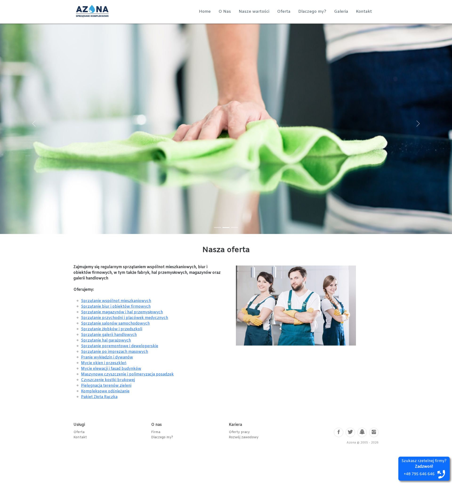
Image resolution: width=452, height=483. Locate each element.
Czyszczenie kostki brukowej (108, 380)
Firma (155, 432)
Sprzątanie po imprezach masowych (114, 351)
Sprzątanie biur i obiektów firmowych (116, 306)
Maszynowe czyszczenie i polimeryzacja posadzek (127, 374)
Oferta (284, 11)
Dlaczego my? (312, 11)
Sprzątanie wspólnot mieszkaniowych (116, 300)
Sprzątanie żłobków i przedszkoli (111, 329)
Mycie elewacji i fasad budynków (111, 368)
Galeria (341, 11)
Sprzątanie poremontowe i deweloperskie (119, 346)
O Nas (224, 11)
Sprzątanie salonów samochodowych (115, 323)
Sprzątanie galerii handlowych (109, 334)
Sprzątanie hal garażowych (106, 340)
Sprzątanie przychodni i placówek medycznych (124, 317)
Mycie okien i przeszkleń (103, 363)
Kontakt (364, 11)
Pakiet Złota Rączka (99, 396)
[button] (34, 123)
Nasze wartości (254, 11)
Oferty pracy (239, 432)
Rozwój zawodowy (243, 437)
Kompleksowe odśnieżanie (105, 391)
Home (205, 11)
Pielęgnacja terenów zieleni (106, 385)
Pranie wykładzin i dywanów (107, 357)
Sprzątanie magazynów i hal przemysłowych (122, 312)
